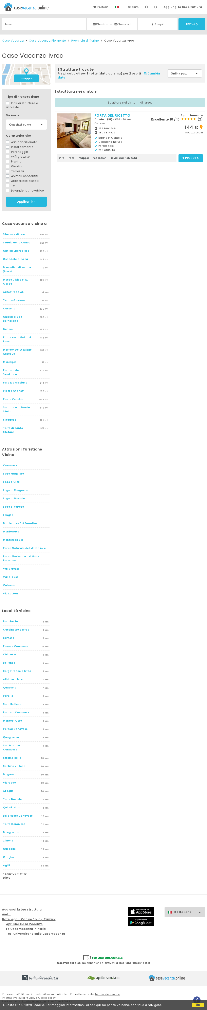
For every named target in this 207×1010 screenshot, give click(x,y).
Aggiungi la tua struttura (183, 7)
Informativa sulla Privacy (18, 998)
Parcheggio (19, 152)
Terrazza (17, 171)
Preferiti (102, 7)
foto (72, 158)
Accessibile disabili (24, 181)
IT (121, 7)
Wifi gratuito (20, 157)
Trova (190, 24)
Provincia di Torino (85, 41)
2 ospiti (159, 24)
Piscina (15, 161)
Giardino (17, 166)
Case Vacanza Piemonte (47, 41)
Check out (124, 24)
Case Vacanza (13, 41)
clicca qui (93, 1005)
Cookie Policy (47, 998)
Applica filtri (26, 202)
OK (198, 1005)
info (61, 158)
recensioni (100, 158)
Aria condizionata (23, 142)
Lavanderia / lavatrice (27, 191)
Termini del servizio (107, 994)
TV (12, 186)
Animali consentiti (24, 176)
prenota (192, 158)
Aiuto (135, 7)
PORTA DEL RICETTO (112, 115)
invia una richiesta (124, 158)
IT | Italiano (182, 912)
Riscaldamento (22, 147)
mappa (26, 78)
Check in (102, 24)
